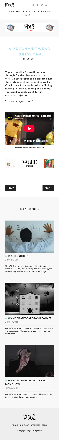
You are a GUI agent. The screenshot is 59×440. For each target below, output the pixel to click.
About (15, 425)
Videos (35, 11)
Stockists (35, 425)
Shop (28, 11)
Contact (24, 425)
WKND (9, 79)
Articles (20, 11)
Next (48, 188)
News (11, 11)
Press (44, 425)
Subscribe (46, 11)
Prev (10, 188)
